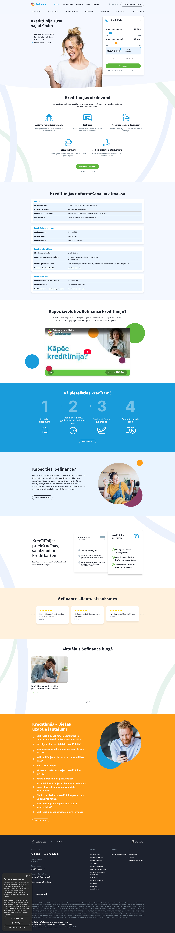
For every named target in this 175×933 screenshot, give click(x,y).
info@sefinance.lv (38, 869)
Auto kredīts (94, 863)
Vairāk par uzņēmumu (42, 497)
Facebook (59, 842)
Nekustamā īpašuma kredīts (98, 869)
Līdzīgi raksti (87, 702)
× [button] (29, 875)
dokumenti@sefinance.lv (41, 877)
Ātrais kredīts (94, 889)
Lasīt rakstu (34, 693)
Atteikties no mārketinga (41, 882)
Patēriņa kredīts (95, 855)
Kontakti (79, 4)
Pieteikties (123, 66)
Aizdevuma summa (114, 29)
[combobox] (27, 876)
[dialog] (17, 902)
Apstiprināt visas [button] (17, 918)
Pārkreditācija (94, 877)
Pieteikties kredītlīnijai (87, 166)
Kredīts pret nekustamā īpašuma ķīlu (97, 873)
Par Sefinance (68, 4)
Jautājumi (96, 4)
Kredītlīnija (93, 883)
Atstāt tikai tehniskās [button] (17, 927)
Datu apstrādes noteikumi (118, 855)
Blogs (88, 4)
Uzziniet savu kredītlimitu (132, 4)
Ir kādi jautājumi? (87, 441)
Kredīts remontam (96, 860)
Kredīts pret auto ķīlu (96, 866)
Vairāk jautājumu (40, 820)
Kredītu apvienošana (96, 858)
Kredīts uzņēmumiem (96, 880)
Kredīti (92, 850)
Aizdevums (93, 886)
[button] (56, 4)
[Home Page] (38, 4)
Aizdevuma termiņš (114, 39)
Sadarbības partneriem (136, 860)
